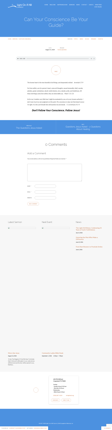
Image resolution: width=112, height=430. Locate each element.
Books (87, 39)
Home (46, 4)
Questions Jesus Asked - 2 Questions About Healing (83, 127)
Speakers (93, 39)
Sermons (72, 4)
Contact (84, 4)
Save (56, 71)
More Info (55, 400)
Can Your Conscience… (25, 39)
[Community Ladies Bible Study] (56, 349)
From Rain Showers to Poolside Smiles (89, 247)
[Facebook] (54, 416)
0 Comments (107, 428)
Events (91, 4)
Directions (66, 400)
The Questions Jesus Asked (29, 128)
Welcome (53, 4)
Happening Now (62, 4)
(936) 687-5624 (57, 395)
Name (29, 186)
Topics (76, 39)
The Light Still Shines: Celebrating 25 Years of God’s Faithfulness (89, 229)
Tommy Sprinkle (61, 49)
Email (29, 192)
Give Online (98, 6)
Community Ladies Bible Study (52, 353)
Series (81, 39)
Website (29, 197)
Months (100, 39)
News (78, 4)
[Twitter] (58, 416)
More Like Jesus (13, 353)
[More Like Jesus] (22, 349)
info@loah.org (70, 395)
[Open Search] (103, 6)
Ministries (98, 4)
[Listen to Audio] (18, 356)
